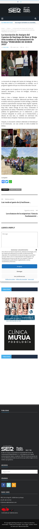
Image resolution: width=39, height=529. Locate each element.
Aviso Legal (31, 279)
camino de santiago (15, 189)
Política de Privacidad (15, 524)
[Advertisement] (19, 380)
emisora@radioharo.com (10, 502)
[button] (36, 250)
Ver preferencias (19, 276)
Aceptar (19, 266)
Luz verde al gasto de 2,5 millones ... (16, 202)
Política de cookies (10, 279)
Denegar (19, 271)
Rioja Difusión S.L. (19, 523)
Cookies (31, 524)
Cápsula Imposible (23, 526)
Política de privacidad (21, 279)
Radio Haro (6, 47)
